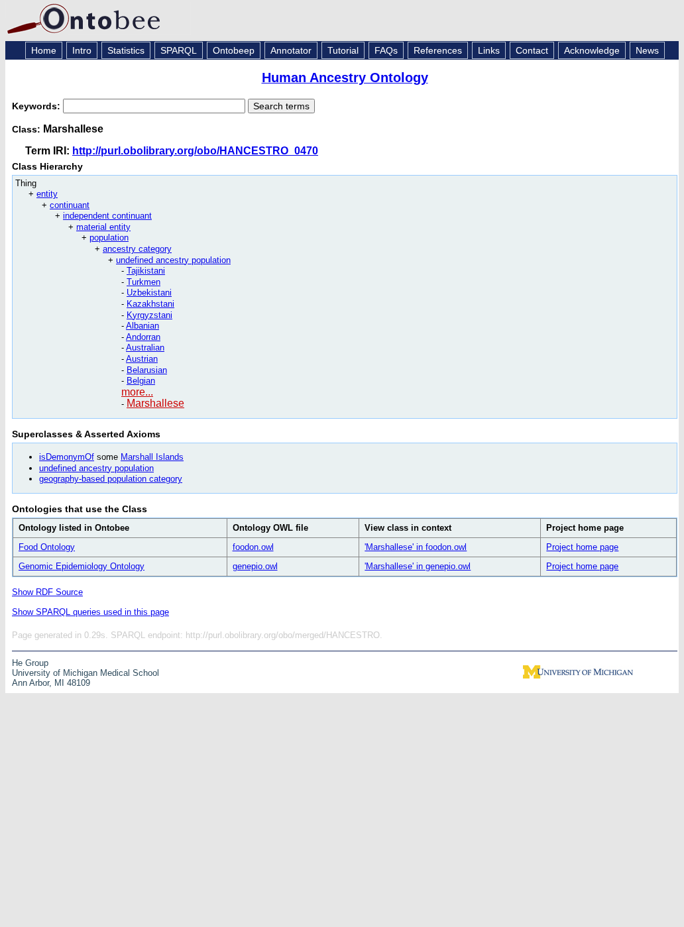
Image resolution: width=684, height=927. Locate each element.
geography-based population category (110, 479)
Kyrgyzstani (149, 315)
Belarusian (147, 370)
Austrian (142, 359)
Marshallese (155, 403)
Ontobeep (234, 50)
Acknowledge (592, 50)
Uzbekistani (149, 293)
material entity (103, 227)
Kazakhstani (150, 304)
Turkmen (143, 282)
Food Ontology (47, 547)
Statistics (125, 50)
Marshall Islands (152, 457)
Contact (532, 50)
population (109, 238)
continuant (69, 205)
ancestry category (137, 249)
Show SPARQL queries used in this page (90, 612)
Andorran (143, 337)
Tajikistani (146, 271)
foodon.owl (253, 547)
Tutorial (343, 50)
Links (489, 50)
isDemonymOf (66, 457)
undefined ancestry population (173, 260)
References (438, 50)
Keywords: (37, 106)
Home (43, 50)
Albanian (142, 326)
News (647, 50)
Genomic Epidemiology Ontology (81, 566)
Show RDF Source (47, 592)
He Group (30, 663)
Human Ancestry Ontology (345, 77)
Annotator (291, 50)
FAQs (386, 50)
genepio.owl (255, 566)
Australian (145, 348)
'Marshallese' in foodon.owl (416, 547)
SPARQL (178, 50)
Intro (81, 50)
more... (137, 392)
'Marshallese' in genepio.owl (418, 566)
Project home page (582, 547)
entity (47, 194)
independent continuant (107, 216)
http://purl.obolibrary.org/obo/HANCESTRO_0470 (195, 150)
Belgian (141, 381)
